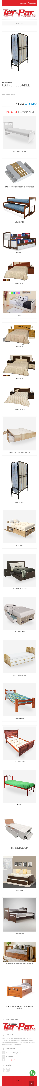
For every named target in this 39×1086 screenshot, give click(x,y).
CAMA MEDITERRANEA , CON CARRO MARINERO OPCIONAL (19, 1008)
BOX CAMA (19, 545)
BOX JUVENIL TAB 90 (19, 632)
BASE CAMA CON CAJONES (19, 588)
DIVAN (19, 315)
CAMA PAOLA (19, 805)
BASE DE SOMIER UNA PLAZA (19, 848)
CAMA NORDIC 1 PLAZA (19, 675)
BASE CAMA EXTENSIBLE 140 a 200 (20, 452)
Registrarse (32, 3)
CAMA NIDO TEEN (19, 222)
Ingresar (23, 3)
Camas (10, 82)
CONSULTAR (30, 103)
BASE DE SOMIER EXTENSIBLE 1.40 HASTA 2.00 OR (19, 187)
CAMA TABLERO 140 (19, 761)
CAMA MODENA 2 (19, 283)
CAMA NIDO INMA (19, 933)
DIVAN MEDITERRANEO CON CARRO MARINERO (19, 963)
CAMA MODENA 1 (19, 379)
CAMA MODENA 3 (19, 346)
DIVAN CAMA (19, 890)
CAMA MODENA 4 (19, 409)
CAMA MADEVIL (19, 718)
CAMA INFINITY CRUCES (19, 151)
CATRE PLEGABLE (19, 502)
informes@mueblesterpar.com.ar (15, 1060)
